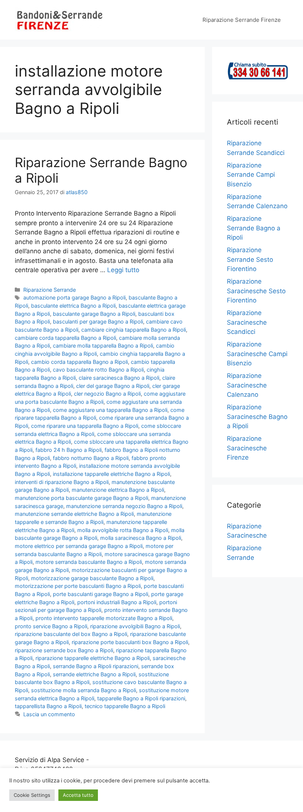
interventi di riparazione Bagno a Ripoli (62, 482)
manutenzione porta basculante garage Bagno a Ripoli (81, 498)
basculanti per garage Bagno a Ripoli (98, 321)
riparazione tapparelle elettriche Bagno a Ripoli (92, 658)
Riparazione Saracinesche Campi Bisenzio (257, 354)
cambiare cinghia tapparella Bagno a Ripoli (133, 330)
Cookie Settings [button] (32, 795)
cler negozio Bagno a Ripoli (107, 393)
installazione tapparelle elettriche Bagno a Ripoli (111, 474)
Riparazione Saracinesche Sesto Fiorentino (256, 291)
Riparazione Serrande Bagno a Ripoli (253, 228)
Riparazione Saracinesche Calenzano (247, 385)
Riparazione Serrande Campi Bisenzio (251, 175)
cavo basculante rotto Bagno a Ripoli (98, 369)
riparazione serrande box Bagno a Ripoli (64, 650)
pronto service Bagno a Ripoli (51, 626)
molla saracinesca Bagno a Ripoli (140, 538)
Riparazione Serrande (49, 290)
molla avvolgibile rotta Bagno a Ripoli (122, 530)
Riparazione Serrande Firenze (241, 19)
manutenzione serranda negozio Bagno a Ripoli (124, 506)
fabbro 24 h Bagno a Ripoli (68, 450)
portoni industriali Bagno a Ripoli (116, 602)
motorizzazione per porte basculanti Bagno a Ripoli (78, 586)
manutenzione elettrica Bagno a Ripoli (118, 490)
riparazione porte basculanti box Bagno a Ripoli (130, 642)
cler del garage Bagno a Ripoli (112, 386)
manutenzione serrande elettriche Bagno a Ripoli (74, 514)
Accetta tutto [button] (78, 795)
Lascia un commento (49, 714)
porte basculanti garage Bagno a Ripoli (100, 594)
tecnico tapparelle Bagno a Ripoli (125, 706)
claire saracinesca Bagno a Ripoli (119, 378)
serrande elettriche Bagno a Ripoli (94, 674)
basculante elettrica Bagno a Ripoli (73, 305)
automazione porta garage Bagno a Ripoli (74, 297)
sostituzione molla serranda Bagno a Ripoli (83, 690)
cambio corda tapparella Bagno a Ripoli (79, 362)
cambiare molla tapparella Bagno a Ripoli (103, 345)
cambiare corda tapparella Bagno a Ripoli (65, 338)
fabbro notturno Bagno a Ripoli (91, 458)
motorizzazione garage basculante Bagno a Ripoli (92, 578)
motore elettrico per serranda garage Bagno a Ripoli (79, 546)
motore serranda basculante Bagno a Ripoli (88, 562)
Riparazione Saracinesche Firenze (247, 448)
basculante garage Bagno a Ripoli (94, 314)
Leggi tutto (123, 270)
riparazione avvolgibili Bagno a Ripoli (135, 626)
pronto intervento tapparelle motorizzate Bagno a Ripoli (103, 618)
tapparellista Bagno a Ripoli (48, 706)
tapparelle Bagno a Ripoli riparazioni (141, 698)
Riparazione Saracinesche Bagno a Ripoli (257, 416)
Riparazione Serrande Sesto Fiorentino (250, 259)
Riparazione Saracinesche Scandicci (247, 322)
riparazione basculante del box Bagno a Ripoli (71, 634)
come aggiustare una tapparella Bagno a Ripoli (110, 410)
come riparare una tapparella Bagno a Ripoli (84, 426)
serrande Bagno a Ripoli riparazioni (95, 666)
